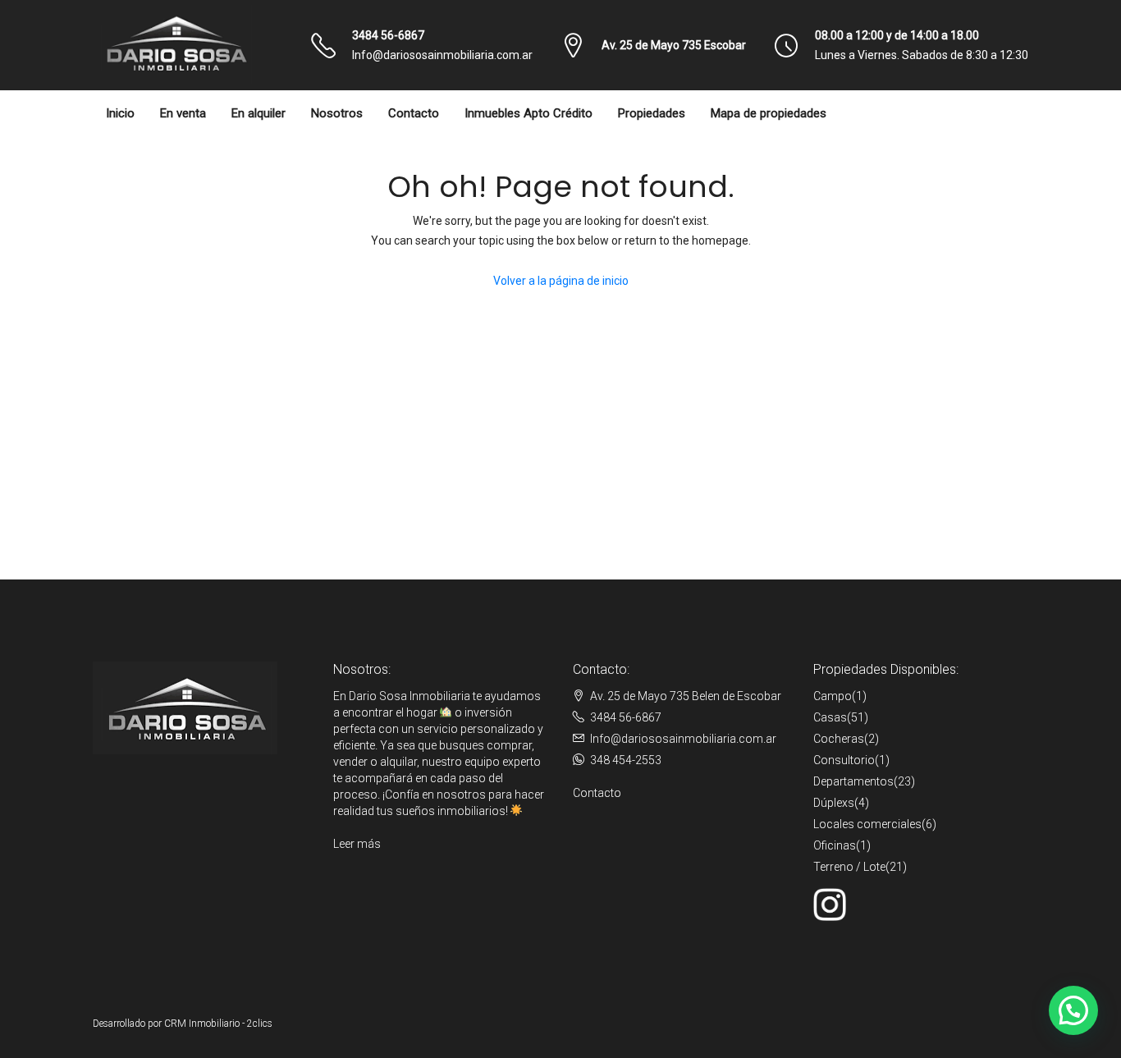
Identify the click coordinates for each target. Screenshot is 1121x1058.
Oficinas (834, 845)
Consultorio (844, 760)
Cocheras (838, 738)
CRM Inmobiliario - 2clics (218, 1023)
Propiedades (651, 113)
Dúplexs (833, 802)
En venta (183, 113)
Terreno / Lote (849, 866)
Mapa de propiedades (768, 113)
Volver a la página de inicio (561, 280)
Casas (830, 717)
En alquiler (258, 113)
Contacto (413, 113)
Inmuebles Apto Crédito (528, 113)
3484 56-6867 (388, 35)
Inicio (120, 113)
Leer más (357, 843)
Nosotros (337, 113)
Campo (832, 696)
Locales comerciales (867, 824)
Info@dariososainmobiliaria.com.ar (442, 55)
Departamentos (853, 781)
